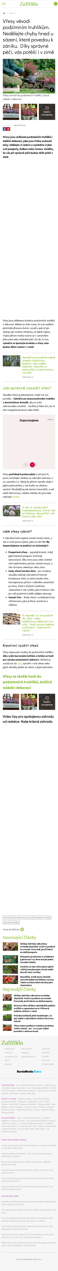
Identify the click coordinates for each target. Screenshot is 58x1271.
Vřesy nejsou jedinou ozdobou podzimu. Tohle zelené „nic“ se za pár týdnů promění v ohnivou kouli (34, 1028)
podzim (7, 917)
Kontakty (9, 1053)
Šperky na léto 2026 (27, 1093)
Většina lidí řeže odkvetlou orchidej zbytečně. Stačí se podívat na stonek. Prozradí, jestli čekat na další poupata (37, 947)
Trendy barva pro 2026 (27, 1126)
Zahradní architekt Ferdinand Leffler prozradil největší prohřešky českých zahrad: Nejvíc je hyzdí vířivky (28, 1203)
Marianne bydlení (28, 1057)
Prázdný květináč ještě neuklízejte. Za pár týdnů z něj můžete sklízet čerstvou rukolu (33, 1018)
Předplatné (9, 1049)
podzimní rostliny (22, 917)
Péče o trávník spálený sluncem (29, 1118)
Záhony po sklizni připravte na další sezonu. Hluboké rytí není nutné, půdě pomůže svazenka (27, 1179)
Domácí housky (31, 1107)
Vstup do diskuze (11, 929)
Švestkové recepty (24, 1099)
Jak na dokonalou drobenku (38, 1088)
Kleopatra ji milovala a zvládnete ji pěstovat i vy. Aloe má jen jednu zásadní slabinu (37, 959)
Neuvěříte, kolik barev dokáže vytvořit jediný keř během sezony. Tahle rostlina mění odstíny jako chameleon (37, 981)
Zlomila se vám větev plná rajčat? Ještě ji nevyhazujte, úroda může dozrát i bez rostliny (37, 969)
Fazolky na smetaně (46, 1107)
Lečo (40, 1101)
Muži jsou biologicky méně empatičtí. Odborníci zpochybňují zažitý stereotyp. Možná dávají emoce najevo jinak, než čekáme (27, 1219)
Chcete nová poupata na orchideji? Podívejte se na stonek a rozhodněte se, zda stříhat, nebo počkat (28, 1146)
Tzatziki (4, 1104)
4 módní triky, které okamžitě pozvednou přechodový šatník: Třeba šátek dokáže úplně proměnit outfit (27, 1227)
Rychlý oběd (13, 1104)
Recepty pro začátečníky (27, 1101)
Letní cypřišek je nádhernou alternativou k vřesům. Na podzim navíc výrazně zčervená (27, 1171)
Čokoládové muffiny (41, 1099)
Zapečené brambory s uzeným (28, 1110)
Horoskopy (14, 1093)
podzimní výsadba (42, 917)
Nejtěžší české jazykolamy (26, 1090)
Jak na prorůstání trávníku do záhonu (41, 1121)
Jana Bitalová (19, 125)
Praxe (11, 13)
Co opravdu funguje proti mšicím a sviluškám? (36, 1123)
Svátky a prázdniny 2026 (47, 1126)
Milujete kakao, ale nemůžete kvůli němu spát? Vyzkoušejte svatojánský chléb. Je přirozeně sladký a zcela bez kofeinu (28, 1244)
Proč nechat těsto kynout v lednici (29, 1085)
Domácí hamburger (8, 1101)
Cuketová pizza (50, 1085)
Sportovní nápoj (48, 1110)
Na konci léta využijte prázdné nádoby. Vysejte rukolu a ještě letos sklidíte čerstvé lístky (26, 1163)
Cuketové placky (7, 1112)
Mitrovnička (40, 1129)
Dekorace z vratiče (9, 1123)
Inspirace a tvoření (18, 1121)
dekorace (8, 922)
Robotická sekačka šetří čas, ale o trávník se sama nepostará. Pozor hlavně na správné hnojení (27, 1188)
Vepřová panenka (16, 1107)
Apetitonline (26, 1049)
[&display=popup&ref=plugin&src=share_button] (4, 129)
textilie (15, 496)
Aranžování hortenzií (9, 1126)
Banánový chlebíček (27, 1104)
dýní (19, 663)
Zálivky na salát (43, 1104)
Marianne (25, 1053)
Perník (46, 1101)
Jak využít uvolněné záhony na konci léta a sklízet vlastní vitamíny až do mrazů (29, 1211)
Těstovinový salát (8, 1110)
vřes (17, 922)
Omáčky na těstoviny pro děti (14, 1088)
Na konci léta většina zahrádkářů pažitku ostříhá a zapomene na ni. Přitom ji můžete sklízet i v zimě (34, 1008)
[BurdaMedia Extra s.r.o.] (29, 1072)
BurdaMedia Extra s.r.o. (32, 1259)
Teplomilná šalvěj (9, 1129)
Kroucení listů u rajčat (26, 1129)
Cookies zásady (48, 1064)
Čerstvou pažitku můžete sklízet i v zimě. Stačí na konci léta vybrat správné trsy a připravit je (26, 1155)
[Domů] (12, 1043)
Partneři (8, 1064)
